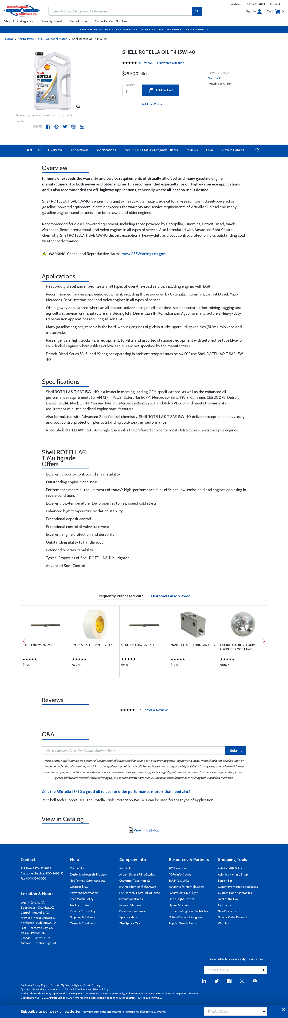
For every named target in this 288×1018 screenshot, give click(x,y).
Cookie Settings (92, 985)
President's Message (132, 911)
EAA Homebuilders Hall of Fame (139, 893)
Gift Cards (224, 905)
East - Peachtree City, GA (37, 928)
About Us (125, 868)
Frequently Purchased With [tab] (120, 596)
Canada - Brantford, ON (36, 938)
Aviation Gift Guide (230, 868)
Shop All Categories (18, 21)
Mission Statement (131, 905)
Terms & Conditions (83, 923)
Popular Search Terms (183, 923)
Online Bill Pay (79, 887)
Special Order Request (232, 917)
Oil (40, 39)
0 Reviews (146, 62)
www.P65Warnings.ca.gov (143, 254)
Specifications (106, 150)
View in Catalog (233, 150)
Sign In (251, 11)
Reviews (192, 150)
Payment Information (84, 893)
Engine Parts (26, 39)
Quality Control (80, 905)
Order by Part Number (111, 21)
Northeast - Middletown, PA (38, 923)
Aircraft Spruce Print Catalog (137, 874)
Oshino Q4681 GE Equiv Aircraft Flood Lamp (237, 647)
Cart (275, 11)
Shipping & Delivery (82, 917)
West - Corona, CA (32, 902)
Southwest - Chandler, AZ (37, 907)
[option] (52, 81)
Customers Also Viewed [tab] (171, 596)
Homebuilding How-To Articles (188, 911)
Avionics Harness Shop (233, 874)
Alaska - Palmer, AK (33, 933)
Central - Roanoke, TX (35, 913)
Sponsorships (128, 917)
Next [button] (263, 641)
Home (9, 39)
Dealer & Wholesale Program (88, 874)
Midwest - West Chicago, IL (38, 918)
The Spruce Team (131, 923)
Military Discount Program (185, 917)
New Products (227, 911)
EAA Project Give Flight (183, 893)
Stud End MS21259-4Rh (138, 645)
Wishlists (236, 4)
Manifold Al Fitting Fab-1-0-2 (193, 645)
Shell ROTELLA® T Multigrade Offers (151, 150)
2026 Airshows (178, 868)
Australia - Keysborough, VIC (39, 943)
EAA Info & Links (179, 880)
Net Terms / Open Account (87, 880)
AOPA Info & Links (180, 874)
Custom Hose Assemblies (235, 893)
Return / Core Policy (83, 911)
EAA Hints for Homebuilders (186, 887)
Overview (55, 150)
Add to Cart (163, 90)
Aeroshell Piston (56, 39)
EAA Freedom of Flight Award (137, 887)
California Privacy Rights (34, 985)
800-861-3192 (54, 873)
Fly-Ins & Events (179, 905)
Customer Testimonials (134, 880)
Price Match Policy (81, 899)
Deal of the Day (228, 899)
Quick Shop (45, 666)
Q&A (209, 150)
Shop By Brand (51, 21)
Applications (79, 150)
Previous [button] (24, 641)
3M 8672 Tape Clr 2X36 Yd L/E (92, 645)
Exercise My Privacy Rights (66, 985)
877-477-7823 (256, 4)
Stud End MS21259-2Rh (40, 645)
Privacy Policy (100, 989)
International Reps (131, 899)
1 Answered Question (170, 62)
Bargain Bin (225, 880)
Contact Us (277, 4)
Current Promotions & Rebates (238, 887)
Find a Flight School (181, 899)
